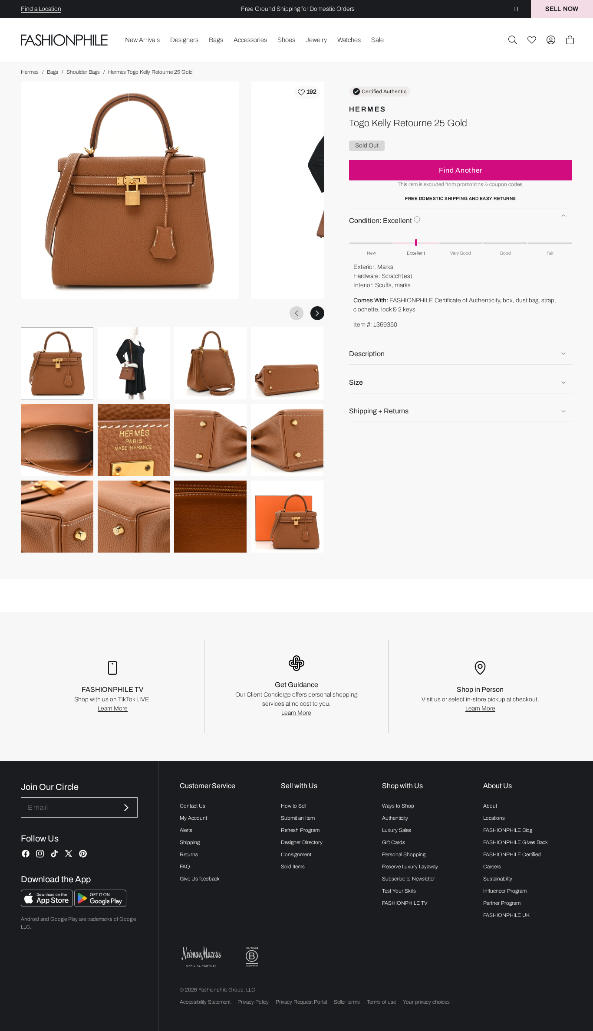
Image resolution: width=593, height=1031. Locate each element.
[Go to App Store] (47, 904)
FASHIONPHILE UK (506, 915)
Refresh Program (300, 830)
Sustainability (497, 879)
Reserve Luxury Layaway (410, 867)
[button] (512, 40)
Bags (52, 72)
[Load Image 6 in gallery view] (134, 440)
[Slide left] (296, 313)
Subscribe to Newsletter (408, 879)
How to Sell (293, 806)
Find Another (460, 169)
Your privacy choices (426, 1002)
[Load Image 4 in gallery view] (287, 363)
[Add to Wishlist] (307, 92)
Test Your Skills (399, 891)
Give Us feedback (200, 879)
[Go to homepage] (64, 40)
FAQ (185, 867)
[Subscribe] (126, 807)
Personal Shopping (403, 854)
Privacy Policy (253, 1002)
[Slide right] (317, 313)
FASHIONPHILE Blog (507, 830)
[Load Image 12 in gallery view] (287, 517)
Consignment (296, 854)
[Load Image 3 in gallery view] (210, 363)
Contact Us (192, 806)
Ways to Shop (398, 806)
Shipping (190, 842)
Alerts (186, 830)
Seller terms (347, 1002)
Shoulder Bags (83, 72)
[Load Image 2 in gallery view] (134, 363)
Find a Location (41, 9)
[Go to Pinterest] (83, 853)
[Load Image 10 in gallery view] (134, 517)
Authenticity (395, 818)
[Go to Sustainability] (252, 957)
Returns (189, 854)
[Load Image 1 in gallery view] (57, 363)
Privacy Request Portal (301, 1002)
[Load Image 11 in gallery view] (210, 517)
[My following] (531, 40)
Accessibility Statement (205, 1002)
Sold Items (293, 867)
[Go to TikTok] (54, 853)
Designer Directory (302, 842)
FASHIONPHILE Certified (512, 854)
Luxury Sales (396, 830)
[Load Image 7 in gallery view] (210, 440)
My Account (193, 818)
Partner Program (502, 903)
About (490, 806)
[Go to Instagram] (40, 853)
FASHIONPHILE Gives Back (515, 842)
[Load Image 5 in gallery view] (57, 440)
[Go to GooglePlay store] (100, 904)
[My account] (551, 40)
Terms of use (381, 1002)
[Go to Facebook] (25, 853)
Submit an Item (298, 818)
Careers (492, 867)
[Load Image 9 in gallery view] (57, 517)
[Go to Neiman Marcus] (201, 956)
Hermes (30, 72)
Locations (494, 818)
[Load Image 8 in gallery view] (287, 440)
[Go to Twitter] (68, 853)
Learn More (113, 708)
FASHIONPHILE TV (405, 903)
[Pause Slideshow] (516, 9)
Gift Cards (393, 842)
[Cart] (570, 40)
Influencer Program (505, 891)
